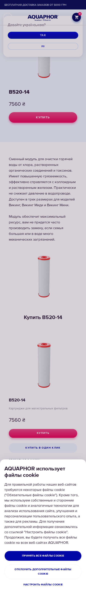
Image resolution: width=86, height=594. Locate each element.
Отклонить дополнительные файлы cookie (43, 571)
